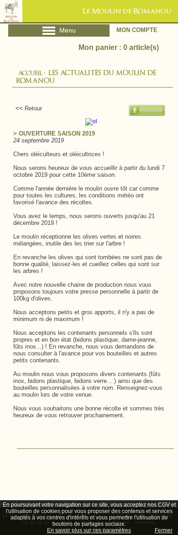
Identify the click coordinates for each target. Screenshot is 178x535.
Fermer (164, 530)
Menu (58, 32)
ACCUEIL (30, 73)
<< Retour (25, 108)
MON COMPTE (136, 30)
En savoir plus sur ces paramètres (89, 530)
